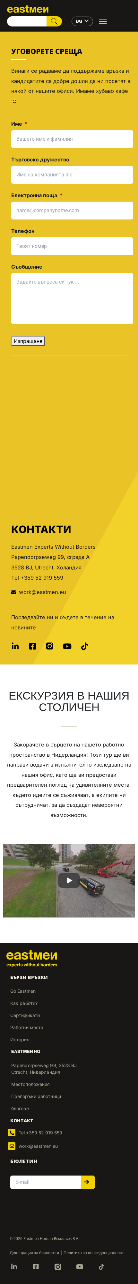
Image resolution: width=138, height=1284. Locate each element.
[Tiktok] (84, 646)
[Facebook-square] (32, 646)
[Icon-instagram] (50, 646)
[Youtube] (67, 646)
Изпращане (28, 341)
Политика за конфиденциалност (94, 1252)
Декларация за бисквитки (34, 1252)
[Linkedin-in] (15, 646)
